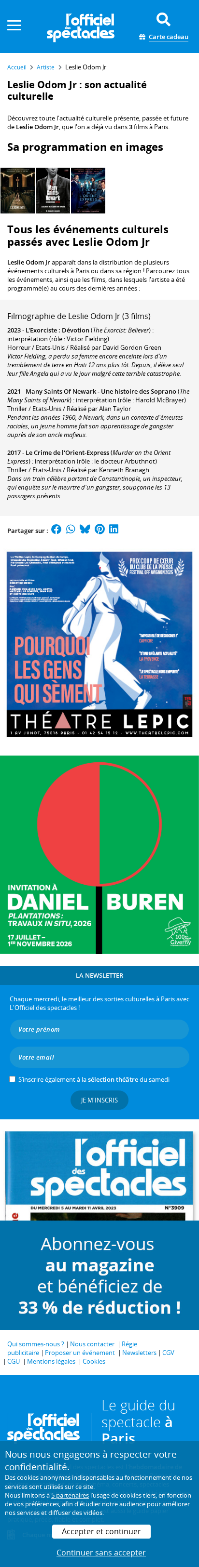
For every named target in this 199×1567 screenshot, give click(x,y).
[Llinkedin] (114, 530)
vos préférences (36, 1504)
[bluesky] (85, 530)
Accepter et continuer (101, 1531)
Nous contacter (92, 1344)
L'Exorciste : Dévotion (57, 330)
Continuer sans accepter (101, 1552)
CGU (13, 1361)
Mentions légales (51, 1361)
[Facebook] (56, 530)
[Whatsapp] (71, 530)
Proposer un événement (80, 1352)
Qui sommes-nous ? (35, 1344)
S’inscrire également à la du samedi (94, 1079)
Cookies (94, 1361)
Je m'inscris (99, 1100)
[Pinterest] (99, 530)
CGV (168, 1352)
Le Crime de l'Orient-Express (67, 452)
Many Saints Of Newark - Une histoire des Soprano (101, 391)
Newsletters (139, 1352)
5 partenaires (70, 1495)
